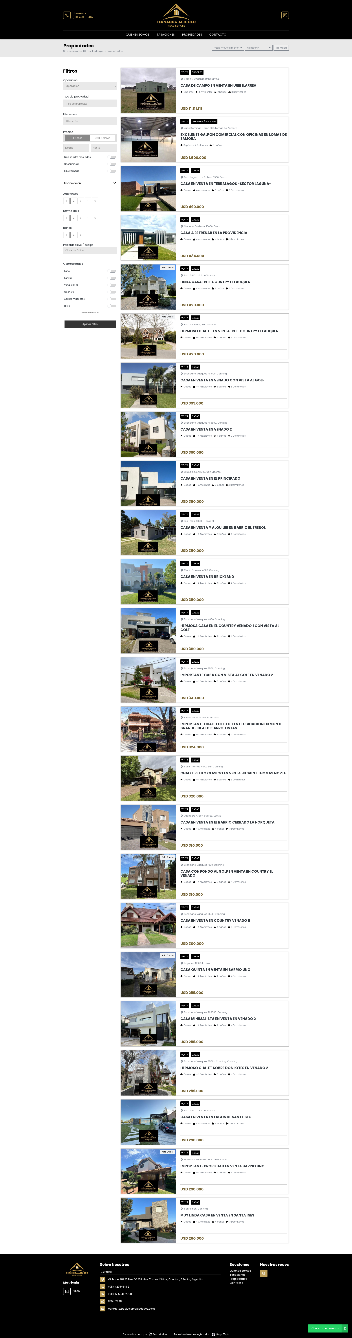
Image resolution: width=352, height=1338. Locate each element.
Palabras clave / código (78, 245)
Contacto (217, 34)
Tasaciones (166, 34)
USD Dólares (102, 138)
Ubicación (70, 114)
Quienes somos (137, 34)
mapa (283, 47)
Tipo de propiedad (76, 96)
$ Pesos (77, 138)
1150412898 (115, 1301)
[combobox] (90, 103)
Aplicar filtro (90, 324)
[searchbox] (91, 103)
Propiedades (192, 34)
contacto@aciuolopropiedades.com (131, 1309)
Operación (70, 80)
